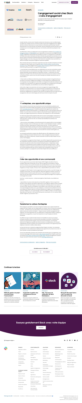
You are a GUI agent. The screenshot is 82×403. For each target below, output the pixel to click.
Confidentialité (16, 395)
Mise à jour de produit (51, 242)
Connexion (54, 2)
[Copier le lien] (61, 37)
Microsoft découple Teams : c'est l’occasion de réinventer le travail (69, 294)
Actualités (40, 10)
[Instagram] (67, 340)
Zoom (43, 65)
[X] (72, 340)
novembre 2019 (35, 235)
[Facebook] (57, 37)
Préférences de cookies (30, 395)
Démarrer (74, 2)
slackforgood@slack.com (47, 237)
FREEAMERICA (33, 53)
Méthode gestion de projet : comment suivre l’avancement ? (12, 294)
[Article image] (31, 280)
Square (47, 65)
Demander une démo (64, 2)
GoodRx (49, 64)
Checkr (45, 64)
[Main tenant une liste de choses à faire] (12, 280)
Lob (27, 65)
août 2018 (28, 235)
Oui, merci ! (35, 251)
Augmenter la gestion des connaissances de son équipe (30, 294)
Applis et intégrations (58, 28)
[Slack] (7, 2)
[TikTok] (77, 340)
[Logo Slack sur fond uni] (50, 280)
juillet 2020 (42, 235)
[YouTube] (74, 340)
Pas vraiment (46, 251)
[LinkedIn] (59, 37)
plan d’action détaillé (44, 234)
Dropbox (39, 65)
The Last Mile (56, 51)
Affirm (42, 64)
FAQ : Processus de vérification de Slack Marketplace (48, 294)
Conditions (22, 395)
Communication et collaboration (45, 28)
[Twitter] (55, 37)
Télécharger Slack (7, 395)
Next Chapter (43, 67)
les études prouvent (27, 109)
